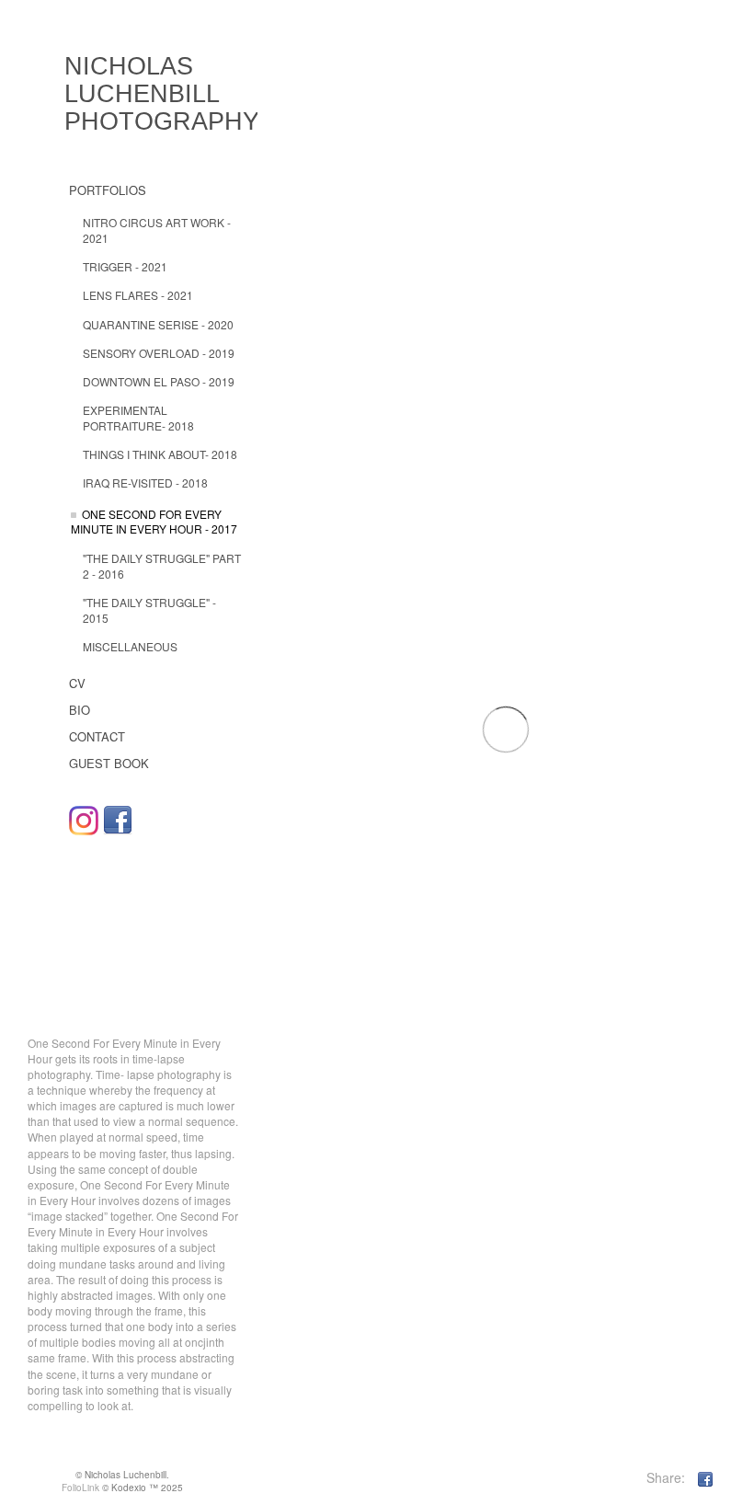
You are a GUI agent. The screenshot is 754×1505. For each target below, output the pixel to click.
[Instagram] (83, 820)
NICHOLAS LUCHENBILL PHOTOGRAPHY (161, 93)
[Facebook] (117, 820)
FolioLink (80, 1487)
